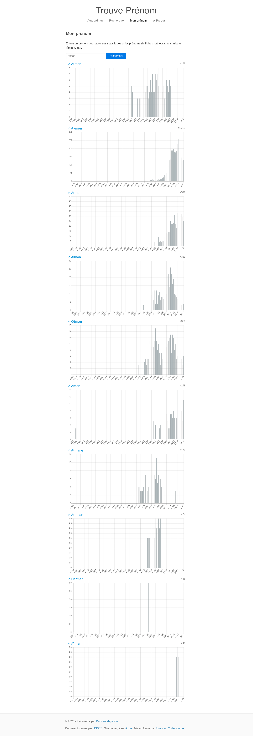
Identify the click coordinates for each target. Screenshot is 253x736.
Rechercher (116, 55)
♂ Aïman (74, 643)
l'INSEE (98, 728)
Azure (129, 728)
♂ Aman (74, 386)
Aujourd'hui (95, 20)
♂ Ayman (75, 128)
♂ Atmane (75, 450)
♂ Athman (75, 515)
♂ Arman (74, 193)
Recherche (116, 20)
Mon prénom (138, 20)
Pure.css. (161, 728)
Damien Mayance (107, 721)
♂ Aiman (74, 257)
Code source (176, 728)
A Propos (159, 20)
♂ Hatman (75, 579)
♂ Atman (74, 64)
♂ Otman (75, 321)
